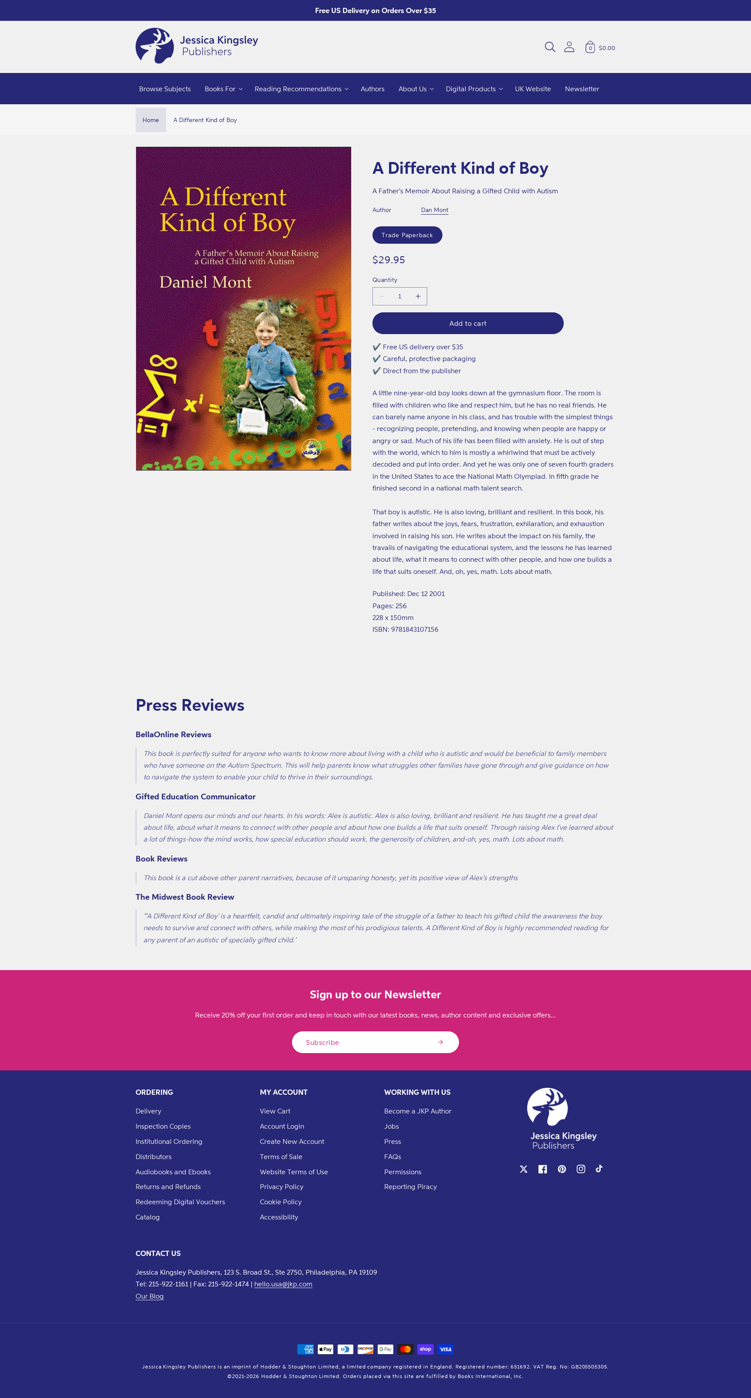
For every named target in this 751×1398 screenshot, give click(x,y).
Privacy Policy (281, 1186)
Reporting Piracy (410, 1186)
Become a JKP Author (418, 1111)
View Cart (275, 1111)
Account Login (282, 1126)
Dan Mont (435, 209)
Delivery (148, 1111)
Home (151, 119)
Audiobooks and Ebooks (173, 1172)
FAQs (392, 1156)
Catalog (148, 1217)
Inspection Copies (163, 1126)
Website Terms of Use (294, 1172)
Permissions (403, 1172)
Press (392, 1141)
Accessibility (279, 1217)
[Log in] (569, 46)
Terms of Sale (281, 1156)
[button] (550, 47)
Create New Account (292, 1141)
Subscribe (322, 1042)
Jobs (391, 1126)
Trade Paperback (407, 235)
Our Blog (150, 1296)
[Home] (197, 47)
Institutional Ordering (169, 1141)
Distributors (154, 1156)
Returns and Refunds (168, 1186)
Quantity (385, 279)
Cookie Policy (281, 1202)
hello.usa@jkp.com (283, 1284)
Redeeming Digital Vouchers (180, 1202)
